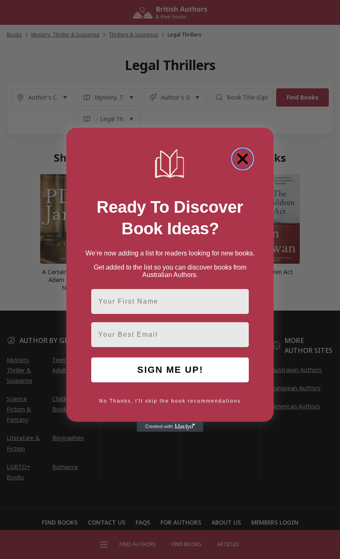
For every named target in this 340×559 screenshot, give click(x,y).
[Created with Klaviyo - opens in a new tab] (170, 427)
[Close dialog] (242, 158)
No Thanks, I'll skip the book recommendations (170, 401)
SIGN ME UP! (170, 370)
